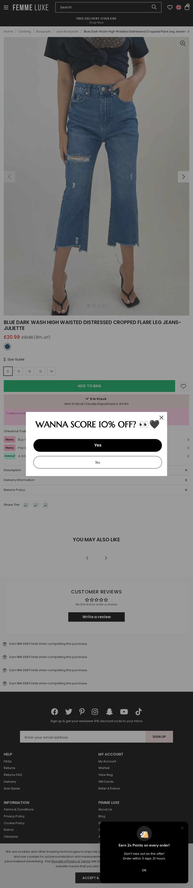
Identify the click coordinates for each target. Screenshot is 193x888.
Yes (97, 445)
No (97, 462)
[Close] (161, 417)
